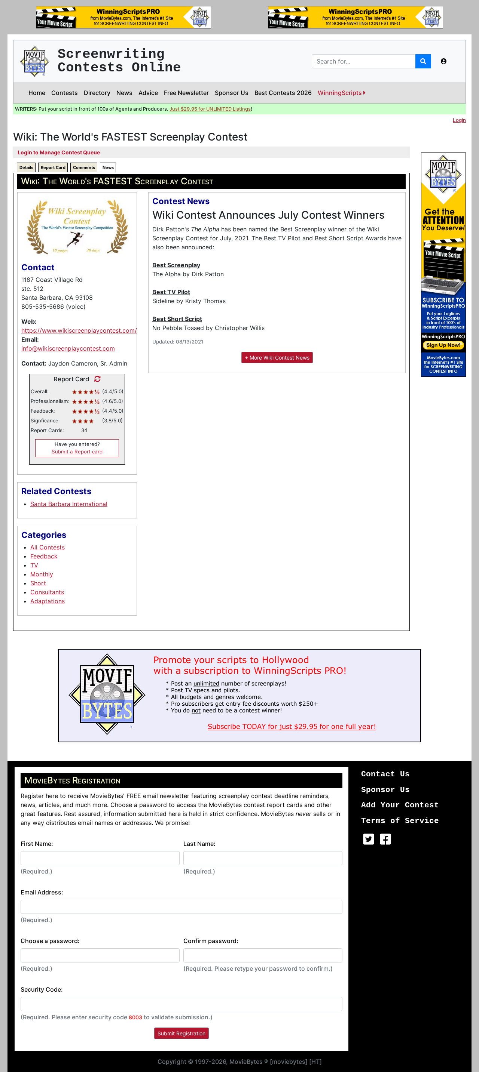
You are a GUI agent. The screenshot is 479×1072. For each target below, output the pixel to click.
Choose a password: (50, 941)
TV (34, 565)
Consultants (47, 592)
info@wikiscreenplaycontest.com (68, 348)
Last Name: (199, 843)
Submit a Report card (77, 452)
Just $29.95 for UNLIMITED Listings (210, 109)
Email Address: (42, 892)
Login (459, 120)
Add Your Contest (400, 805)
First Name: (37, 843)
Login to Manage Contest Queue (59, 152)
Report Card (53, 167)
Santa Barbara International (68, 504)
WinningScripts (340, 92)
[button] (444, 61)
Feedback (44, 556)
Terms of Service (400, 821)
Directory (97, 92)
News (124, 92)
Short (38, 583)
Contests (64, 92)
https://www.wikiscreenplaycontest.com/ (79, 330)
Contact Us (385, 774)
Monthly (41, 574)
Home (36, 92)
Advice (148, 92)
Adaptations (47, 601)
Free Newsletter (186, 92)
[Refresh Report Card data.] (96, 379)
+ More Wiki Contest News (277, 357)
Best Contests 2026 (283, 92)
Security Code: (42, 989)
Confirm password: (210, 941)
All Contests (47, 547)
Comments (84, 167)
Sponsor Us (231, 92)
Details (26, 167)
